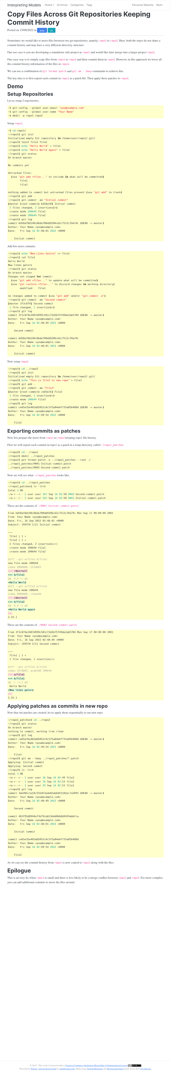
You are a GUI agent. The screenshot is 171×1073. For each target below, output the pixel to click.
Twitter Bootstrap (95, 1068)
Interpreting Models (24, 5)
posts (42, 30)
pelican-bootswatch (47, 1068)
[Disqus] (85, 928)
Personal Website (142, 5)
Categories (77, 5)
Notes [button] (48, 5)
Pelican (34, 1068)
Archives (62, 5)
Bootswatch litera (115, 1068)
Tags (89, 5)
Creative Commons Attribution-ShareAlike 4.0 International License (96, 1065)
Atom (159, 5)
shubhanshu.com (67, 1068)
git (51, 30)
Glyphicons (145, 1068)
